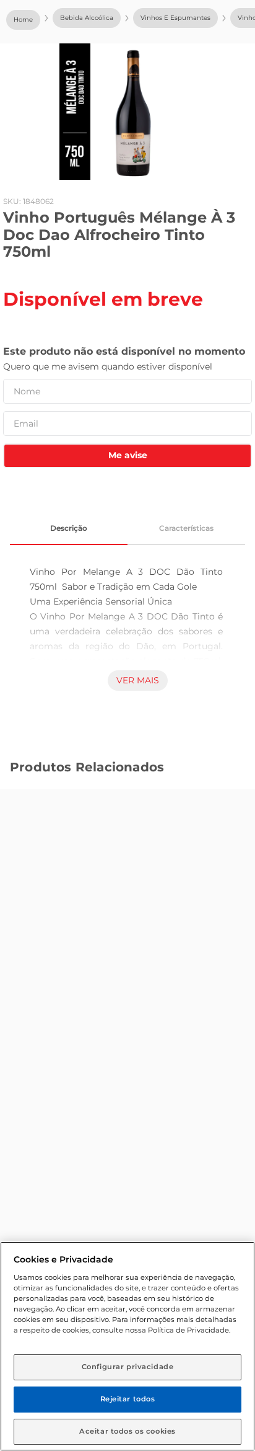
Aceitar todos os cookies (127, 1431)
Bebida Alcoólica (86, 18)
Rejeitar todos (127, 1399)
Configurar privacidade (128, 1366)
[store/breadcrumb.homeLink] (23, 20)
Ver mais (137, 680)
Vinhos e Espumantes (175, 18)
